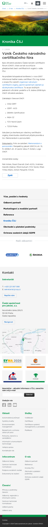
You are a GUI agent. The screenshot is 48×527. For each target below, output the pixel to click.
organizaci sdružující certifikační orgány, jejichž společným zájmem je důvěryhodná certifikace (23, 85)
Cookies (4, 520)
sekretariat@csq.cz (12, 289)
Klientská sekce (32, 3)
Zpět (10, 175)
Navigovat (8, 322)
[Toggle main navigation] (44, 3)
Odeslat (29, 395)
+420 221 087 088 (12, 287)
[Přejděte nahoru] (43, 522)
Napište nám (9, 295)
